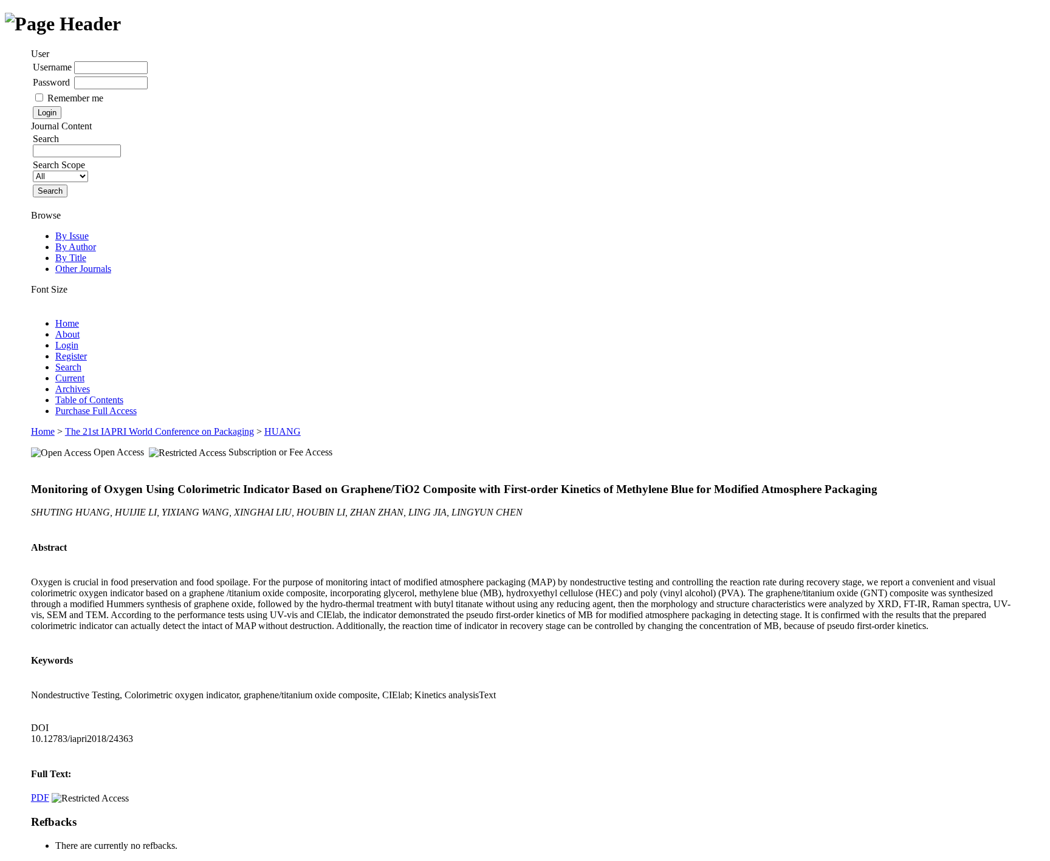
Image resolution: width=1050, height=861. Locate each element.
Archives (72, 389)
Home (67, 323)
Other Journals (83, 269)
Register (71, 356)
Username (52, 67)
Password (51, 82)
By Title (70, 258)
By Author (75, 247)
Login (66, 345)
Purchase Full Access (96, 411)
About (67, 334)
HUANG (282, 431)
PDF (40, 797)
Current (69, 378)
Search (68, 367)
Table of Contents (89, 400)
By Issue (72, 236)
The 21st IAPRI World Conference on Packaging (159, 431)
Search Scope (59, 165)
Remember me (75, 98)
